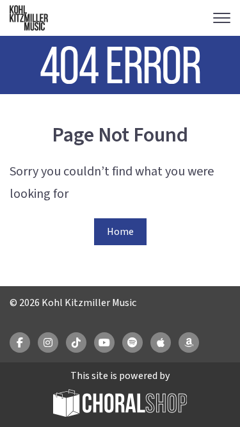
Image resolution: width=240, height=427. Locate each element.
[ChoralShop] (120, 405)
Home (120, 232)
